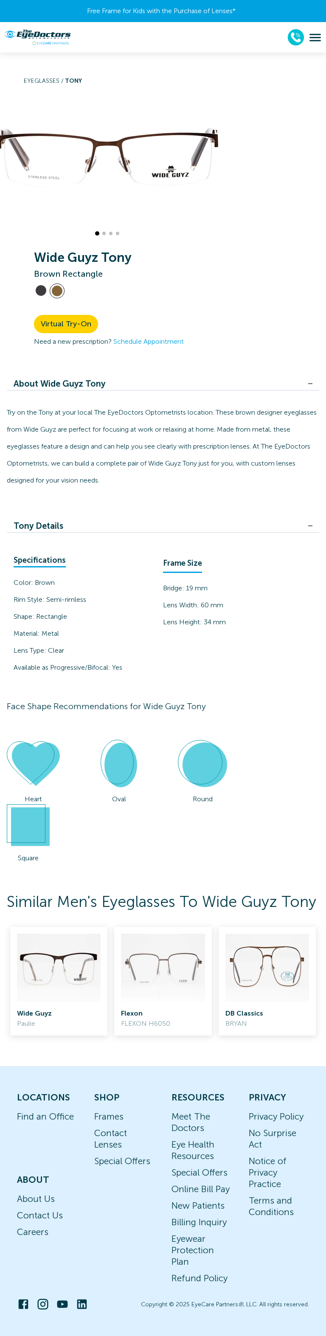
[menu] (315, 37)
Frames (109, 1116)
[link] (58, 981)
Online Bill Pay (200, 1189)
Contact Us (40, 1215)
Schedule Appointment (148, 341)
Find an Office (45, 1116)
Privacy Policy (276, 1116)
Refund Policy (199, 1278)
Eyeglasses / (44, 80)
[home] (37, 37)
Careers (32, 1232)
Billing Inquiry (199, 1222)
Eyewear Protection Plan (192, 1250)
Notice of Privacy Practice (268, 1172)
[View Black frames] (41, 290)
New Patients (198, 1205)
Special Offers (122, 1161)
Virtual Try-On (66, 323)
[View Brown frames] (57, 290)
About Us (36, 1198)
